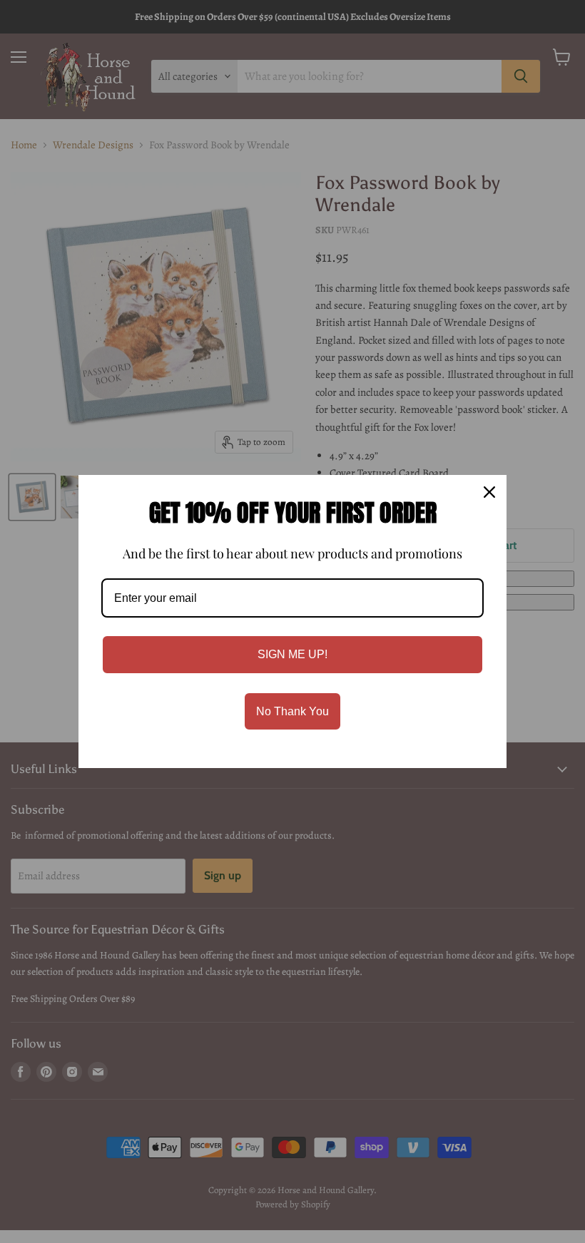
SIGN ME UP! (292, 654)
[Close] (489, 492)
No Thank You (292, 711)
